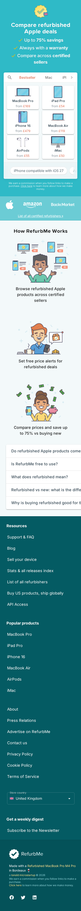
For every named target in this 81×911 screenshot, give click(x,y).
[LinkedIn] (34, 896)
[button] (41, 798)
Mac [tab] (48, 77)
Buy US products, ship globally (35, 593)
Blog (11, 548)
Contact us (17, 743)
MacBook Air (18, 668)
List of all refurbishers (27, 582)
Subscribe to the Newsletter (33, 830)
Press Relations (21, 720)
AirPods (14, 679)
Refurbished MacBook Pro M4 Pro (51, 866)
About (12, 709)
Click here (26, 185)
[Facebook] (11, 896)
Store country (18, 792)
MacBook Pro (19, 634)
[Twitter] (23, 896)
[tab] (10, 77)
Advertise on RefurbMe (28, 731)
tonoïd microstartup (23, 875)
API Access (17, 604)
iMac (11, 690)
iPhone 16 (16, 657)
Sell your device (22, 559)
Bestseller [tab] (27, 77)
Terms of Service (23, 776)
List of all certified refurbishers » (40, 216)
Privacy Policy (20, 754)
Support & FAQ (20, 537)
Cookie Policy (19, 765)
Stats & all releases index (30, 570)
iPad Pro (15, 645)
